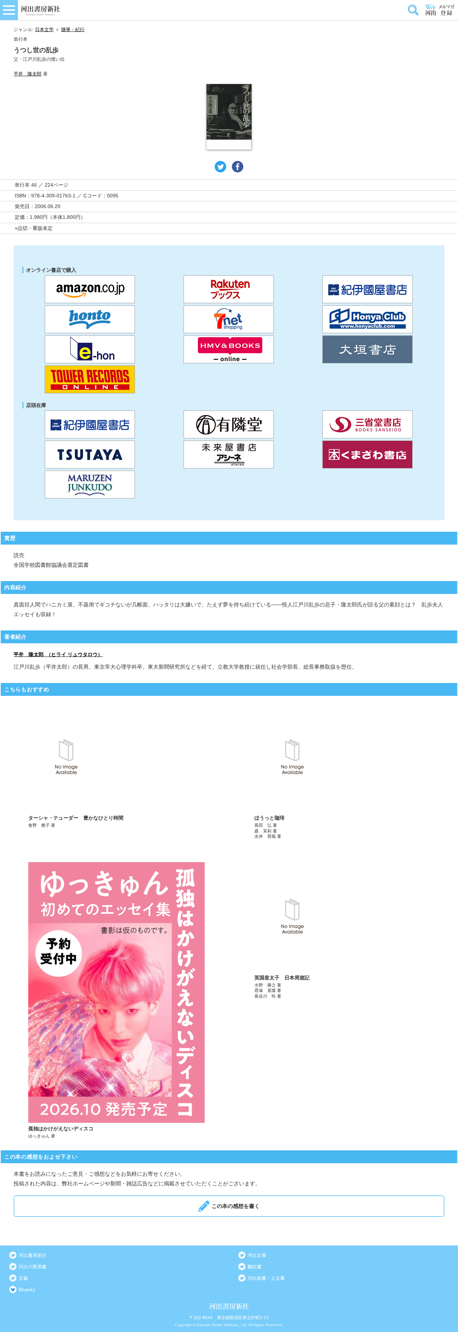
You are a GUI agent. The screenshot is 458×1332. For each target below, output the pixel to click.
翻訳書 (255, 1266)
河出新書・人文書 (266, 1278)
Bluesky (27, 1289)
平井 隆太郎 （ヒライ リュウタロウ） (58, 654)
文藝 (23, 1278)
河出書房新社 (33, 1255)
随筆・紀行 (72, 29)
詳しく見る (116, 771)
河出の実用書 (33, 1266)
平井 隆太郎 (28, 74)
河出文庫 (257, 1255)
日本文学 (44, 29)
